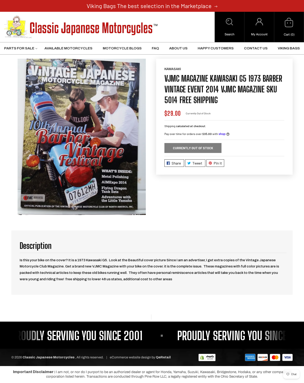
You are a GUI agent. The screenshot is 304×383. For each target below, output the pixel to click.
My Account (259, 34)
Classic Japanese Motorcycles (48, 357)
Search (229, 34)
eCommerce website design (131, 357)
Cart (287, 34)
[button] (229, 27)
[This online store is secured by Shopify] (207, 357)
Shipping (169, 126)
